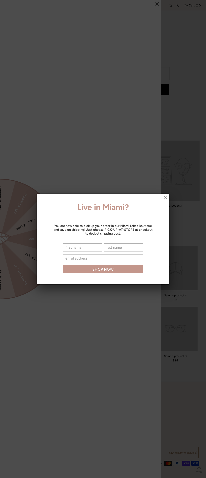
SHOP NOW (103, 269)
